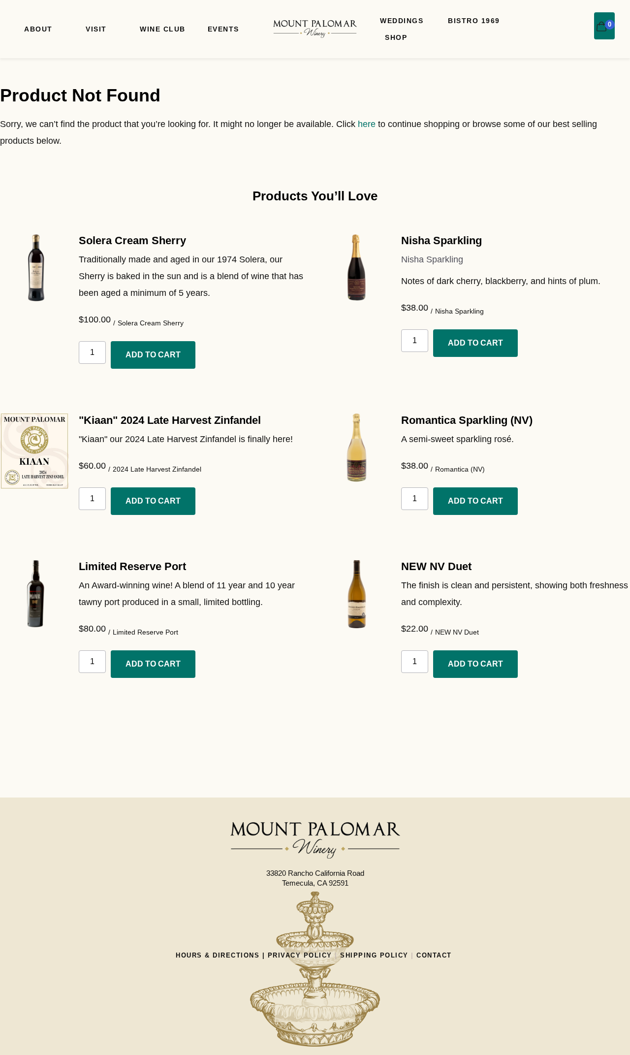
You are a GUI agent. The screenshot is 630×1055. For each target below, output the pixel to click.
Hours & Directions (217, 955)
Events (223, 29)
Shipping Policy (374, 955)
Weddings (401, 21)
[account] (580, 20)
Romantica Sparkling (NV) (467, 420)
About (38, 29)
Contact (434, 955)
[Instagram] (291, 1010)
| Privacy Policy (295, 955)
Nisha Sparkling (441, 240)
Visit (96, 29)
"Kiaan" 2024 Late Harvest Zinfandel (170, 420)
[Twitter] (339, 1010)
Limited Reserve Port (132, 566)
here (367, 124)
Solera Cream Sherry (132, 240)
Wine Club (163, 29)
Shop (396, 37)
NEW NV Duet (436, 566)
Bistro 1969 (474, 21)
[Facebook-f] (315, 1010)
